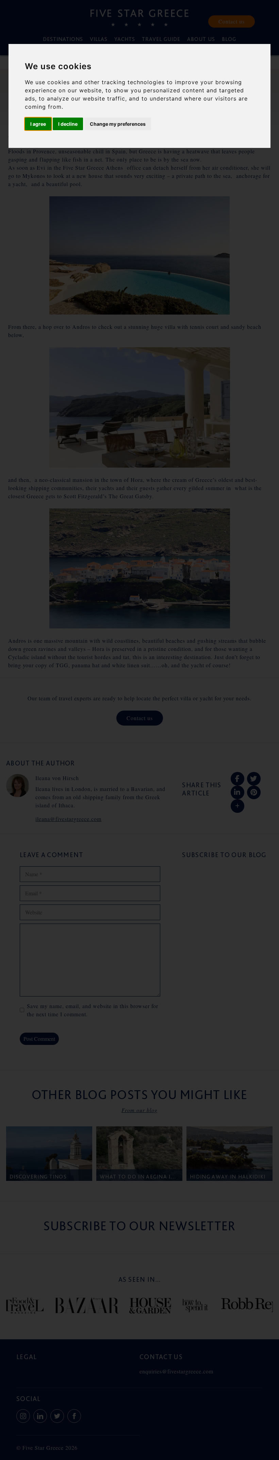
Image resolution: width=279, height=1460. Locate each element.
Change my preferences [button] (118, 124)
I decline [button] (68, 124)
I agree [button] (38, 124)
